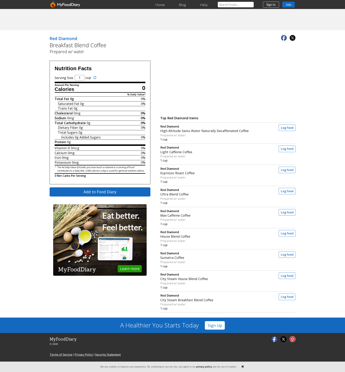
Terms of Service (61, 355)
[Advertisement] (172, 19)
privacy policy (204, 366)
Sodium (60, 118)
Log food (287, 128)
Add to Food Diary (100, 191)
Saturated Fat (68, 103)
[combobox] (236, 4)
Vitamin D (62, 148)
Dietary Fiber (68, 127)
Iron (58, 157)
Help (204, 5)
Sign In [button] (271, 4)
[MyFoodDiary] (65, 4)
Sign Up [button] (215, 325)
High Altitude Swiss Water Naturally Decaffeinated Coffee (204, 128)
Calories (64, 89)
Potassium (63, 162)
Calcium (61, 153)
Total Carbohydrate (70, 123)
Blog (182, 5)
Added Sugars (90, 137)
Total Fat (62, 99)
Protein (60, 142)
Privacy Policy (84, 355)
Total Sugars (68, 132)
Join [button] (288, 4)
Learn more (130, 268)
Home (160, 5)
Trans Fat (65, 108)
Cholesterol (64, 113)
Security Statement (108, 355)
